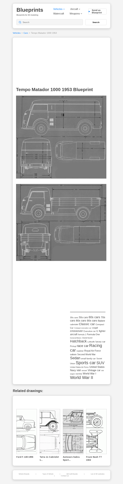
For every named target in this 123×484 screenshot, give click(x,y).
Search (96, 22)
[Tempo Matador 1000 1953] (61, 138)
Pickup (73, 346)
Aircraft (74, 9)
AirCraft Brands (72, 474)
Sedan (75, 358)
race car (82, 346)
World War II (81, 377)
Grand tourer (87, 338)
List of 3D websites (98, 474)
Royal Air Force (92, 350)
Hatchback (78, 341)
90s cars (92, 320)
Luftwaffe (91, 342)
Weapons (75, 13)
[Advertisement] (61, 63)
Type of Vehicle (47, 474)
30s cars (74, 317)
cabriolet (74, 324)
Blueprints (29, 10)
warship (79, 374)
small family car (88, 358)
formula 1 (82, 334)
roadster (80, 351)
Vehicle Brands (24, 474)
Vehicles (57, 9)
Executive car (90, 331)
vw (102, 370)
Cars (26, 33)
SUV (100, 363)
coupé (95, 327)
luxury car (100, 341)
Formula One (93, 334)
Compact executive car (82, 328)
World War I (89, 373)
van (79, 370)
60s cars (94, 317)
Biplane (101, 320)
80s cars (81, 320)
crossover (76, 330)
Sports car (86, 362)
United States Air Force (79, 367)
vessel (84, 370)
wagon (72, 374)
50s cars (83, 317)
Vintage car (94, 370)
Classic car (87, 324)
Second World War (86, 354)
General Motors (75, 338)
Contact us (65, 476)
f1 (97, 331)
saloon (73, 354)
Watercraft (58, 13)
